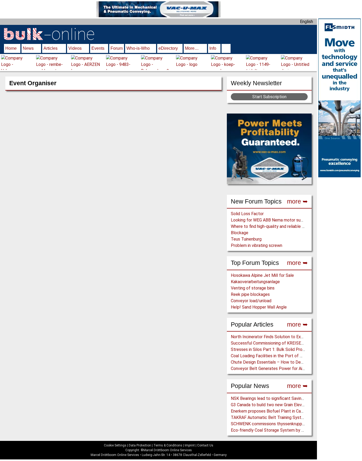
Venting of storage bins (253, 288)
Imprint (190, 445)
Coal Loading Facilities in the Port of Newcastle (275, 355)
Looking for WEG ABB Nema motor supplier (271, 220)
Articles (50, 48)
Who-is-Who (138, 48)
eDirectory (168, 48)
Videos (75, 48)
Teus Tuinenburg (246, 239)
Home (11, 48)
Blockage (239, 232)
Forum (117, 48)
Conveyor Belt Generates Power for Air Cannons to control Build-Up (294, 368)
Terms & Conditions (167, 445)
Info (212, 48)
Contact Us (205, 445)
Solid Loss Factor (247, 213)
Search (226, 49)
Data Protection (140, 445)
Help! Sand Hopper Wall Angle (259, 307)
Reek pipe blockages (250, 294)
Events (97, 48)
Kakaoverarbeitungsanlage (255, 281)
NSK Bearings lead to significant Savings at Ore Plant (280, 398)
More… (192, 48)
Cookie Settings (115, 445)
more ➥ (297, 201)
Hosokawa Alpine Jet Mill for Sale (262, 275)
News (28, 48)
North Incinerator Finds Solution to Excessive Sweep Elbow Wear (291, 336)
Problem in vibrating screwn (256, 245)
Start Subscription (269, 96)
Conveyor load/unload (251, 300)
